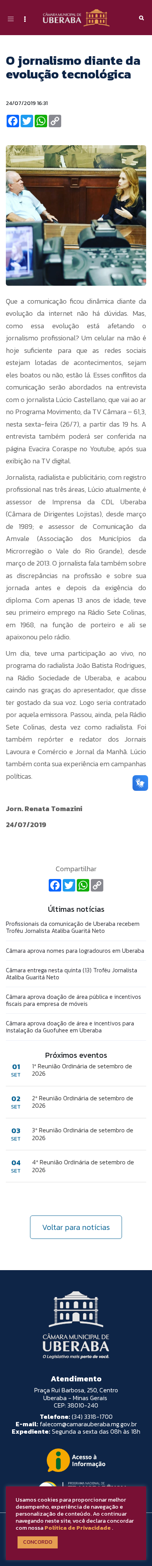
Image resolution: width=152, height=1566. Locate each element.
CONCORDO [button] (37, 1542)
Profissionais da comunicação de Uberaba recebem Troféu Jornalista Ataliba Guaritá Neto (73, 927)
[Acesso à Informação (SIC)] (76, 1460)
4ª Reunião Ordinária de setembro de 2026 (83, 1165)
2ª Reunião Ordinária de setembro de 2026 (82, 1101)
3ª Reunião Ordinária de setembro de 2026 (82, 1133)
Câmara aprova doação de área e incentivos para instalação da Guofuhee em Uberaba (70, 1027)
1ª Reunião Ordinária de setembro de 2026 (82, 1069)
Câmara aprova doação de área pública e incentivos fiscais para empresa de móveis (73, 1000)
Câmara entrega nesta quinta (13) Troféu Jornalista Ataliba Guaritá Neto (71, 974)
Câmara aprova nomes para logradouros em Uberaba (75, 950)
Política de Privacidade (77, 1527)
